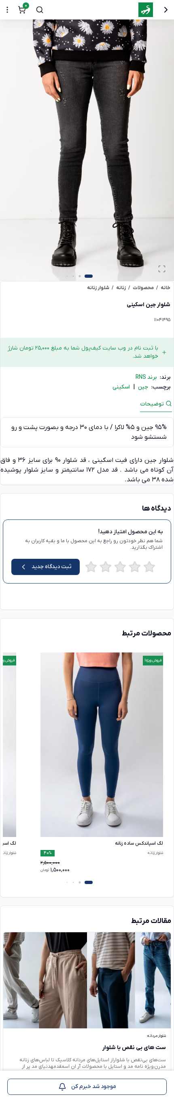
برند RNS (146, 377)
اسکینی (121, 387)
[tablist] (87, 406)
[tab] (156, 406)
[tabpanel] (87, 451)
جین (143, 387)
